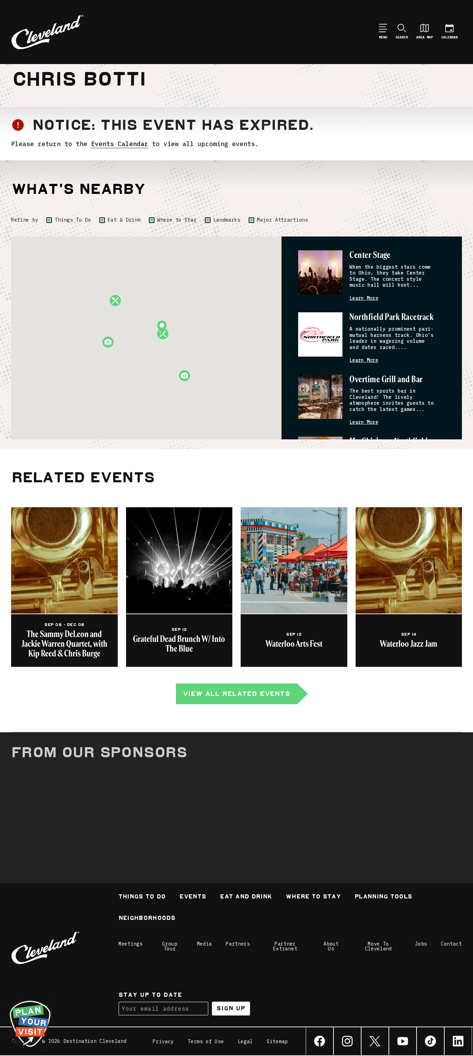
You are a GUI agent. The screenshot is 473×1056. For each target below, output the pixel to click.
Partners (238, 944)
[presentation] (320, 272)
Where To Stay (313, 897)
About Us (331, 946)
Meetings (130, 944)
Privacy (163, 1041)
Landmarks (226, 220)
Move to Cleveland (378, 946)
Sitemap (277, 1041)
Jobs (421, 944)
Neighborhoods (147, 919)
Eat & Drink (124, 220)
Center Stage (370, 255)
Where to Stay (176, 220)
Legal (245, 1041)
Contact (451, 944)
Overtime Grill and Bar (386, 380)
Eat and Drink (246, 897)
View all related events (236, 694)
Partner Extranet (285, 946)
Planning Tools (383, 897)
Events (192, 897)
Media (204, 944)
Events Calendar (119, 144)
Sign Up (230, 1008)
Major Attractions (282, 220)
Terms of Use (206, 1041)
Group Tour (169, 946)
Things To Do (73, 220)
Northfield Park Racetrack (391, 317)
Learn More (363, 298)
